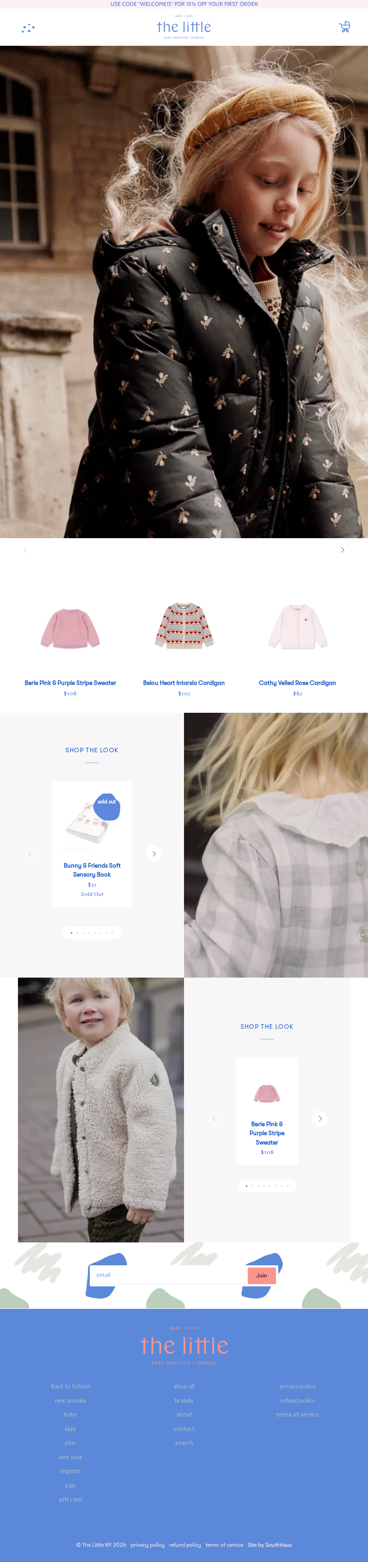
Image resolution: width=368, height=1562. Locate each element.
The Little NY (97, 1545)
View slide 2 (77, 933)
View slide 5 (95, 933)
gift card (70, 1500)
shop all (184, 1387)
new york (70, 1458)
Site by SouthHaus (270, 1544)
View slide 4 (89, 933)
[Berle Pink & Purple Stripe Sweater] (70, 618)
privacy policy (297, 1387)
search (184, 1443)
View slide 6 (100, 933)
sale (70, 1486)
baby (70, 1415)
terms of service (297, 1415)
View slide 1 (71, 933)
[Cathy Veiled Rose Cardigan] (297, 618)
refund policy (297, 1401)
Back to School (70, 1387)
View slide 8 (112, 933)
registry (70, 1471)
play (70, 1443)
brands (184, 1401)
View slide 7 (106, 933)
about (184, 1415)
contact (184, 1429)
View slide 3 (83, 933)
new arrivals (70, 1401)
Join (261, 1275)
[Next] (342, 550)
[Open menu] (31, 27)
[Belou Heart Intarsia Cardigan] (184, 618)
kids (70, 1429)
